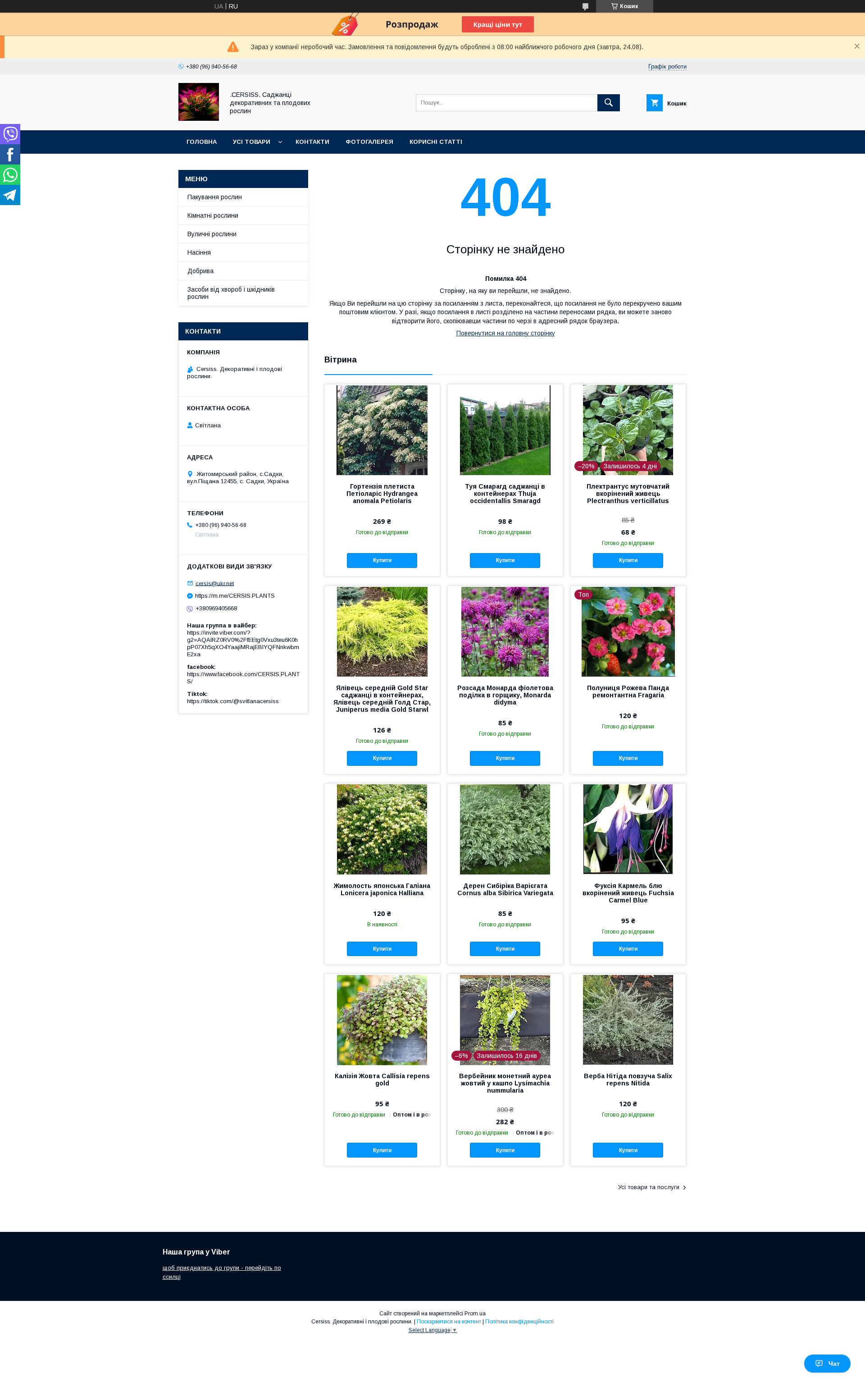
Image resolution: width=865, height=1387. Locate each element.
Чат (834, 1363)
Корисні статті (436, 141)
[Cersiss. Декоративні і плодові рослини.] (198, 118)
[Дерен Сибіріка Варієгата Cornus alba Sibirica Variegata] (505, 829)
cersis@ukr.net (215, 583)
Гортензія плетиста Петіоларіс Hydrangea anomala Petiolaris (382, 493)
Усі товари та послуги (648, 1187)
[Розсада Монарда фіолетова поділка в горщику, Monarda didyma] (505, 631)
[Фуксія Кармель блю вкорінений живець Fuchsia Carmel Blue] (628, 829)
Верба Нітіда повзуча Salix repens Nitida (628, 1079)
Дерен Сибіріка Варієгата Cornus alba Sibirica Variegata (505, 889)
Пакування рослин (214, 197)
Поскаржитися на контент (449, 1321)
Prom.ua (475, 1313)
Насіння (199, 252)
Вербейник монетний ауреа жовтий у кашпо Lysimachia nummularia (505, 1083)
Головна (202, 141)
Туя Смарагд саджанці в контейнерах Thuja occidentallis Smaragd (505, 493)
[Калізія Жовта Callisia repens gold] (382, 1019)
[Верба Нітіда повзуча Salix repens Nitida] (628, 1019)
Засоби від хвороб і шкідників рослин (231, 293)
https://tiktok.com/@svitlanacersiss (233, 701)
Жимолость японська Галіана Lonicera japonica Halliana (382, 889)
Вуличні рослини (212, 234)
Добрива (200, 271)
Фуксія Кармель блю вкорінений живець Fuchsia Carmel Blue (628, 893)
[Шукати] (608, 102)
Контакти (312, 141)
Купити (382, 560)
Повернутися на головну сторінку (505, 333)
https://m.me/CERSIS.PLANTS (235, 595)
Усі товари (251, 141)
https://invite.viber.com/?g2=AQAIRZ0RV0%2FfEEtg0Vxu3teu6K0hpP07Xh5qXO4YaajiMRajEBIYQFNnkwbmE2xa (243, 643)
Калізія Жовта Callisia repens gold (382, 1079)
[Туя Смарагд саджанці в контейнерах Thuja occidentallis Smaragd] (505, 430)
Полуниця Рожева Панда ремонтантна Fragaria (628, 691)
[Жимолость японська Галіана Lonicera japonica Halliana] (382, 829)
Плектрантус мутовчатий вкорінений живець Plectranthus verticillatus (628, 493)
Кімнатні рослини (212, 215)
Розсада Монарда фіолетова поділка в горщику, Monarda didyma (505, 695)
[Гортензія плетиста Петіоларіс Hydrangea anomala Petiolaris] (382, 430)
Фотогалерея (369, 141)
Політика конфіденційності (519, 1321)
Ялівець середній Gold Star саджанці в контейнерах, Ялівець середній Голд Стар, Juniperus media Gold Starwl (382, 698)
